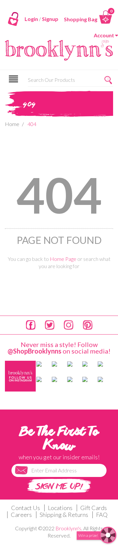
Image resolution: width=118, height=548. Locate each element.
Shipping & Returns (64, 514)
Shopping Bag (80, 19)
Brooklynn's (68, 528)
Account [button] (104, 35)
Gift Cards (93, 507)
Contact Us (25, 507)
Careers (21, 514)
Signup (50, 19)
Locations (60, 507)
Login (31, 19)
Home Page (63, 259)
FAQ (102, 514)
